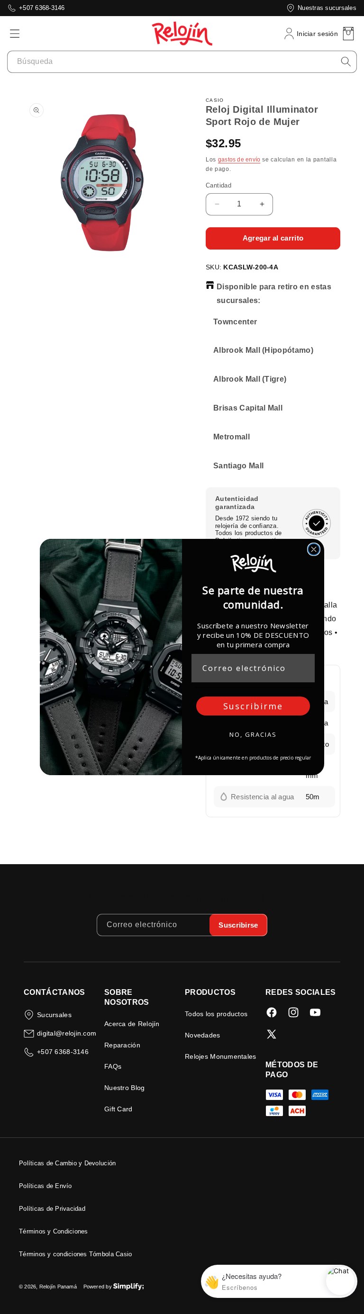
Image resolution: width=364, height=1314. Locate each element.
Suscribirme (253, 706)
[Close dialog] (313, 549)
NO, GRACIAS (253, 734)
